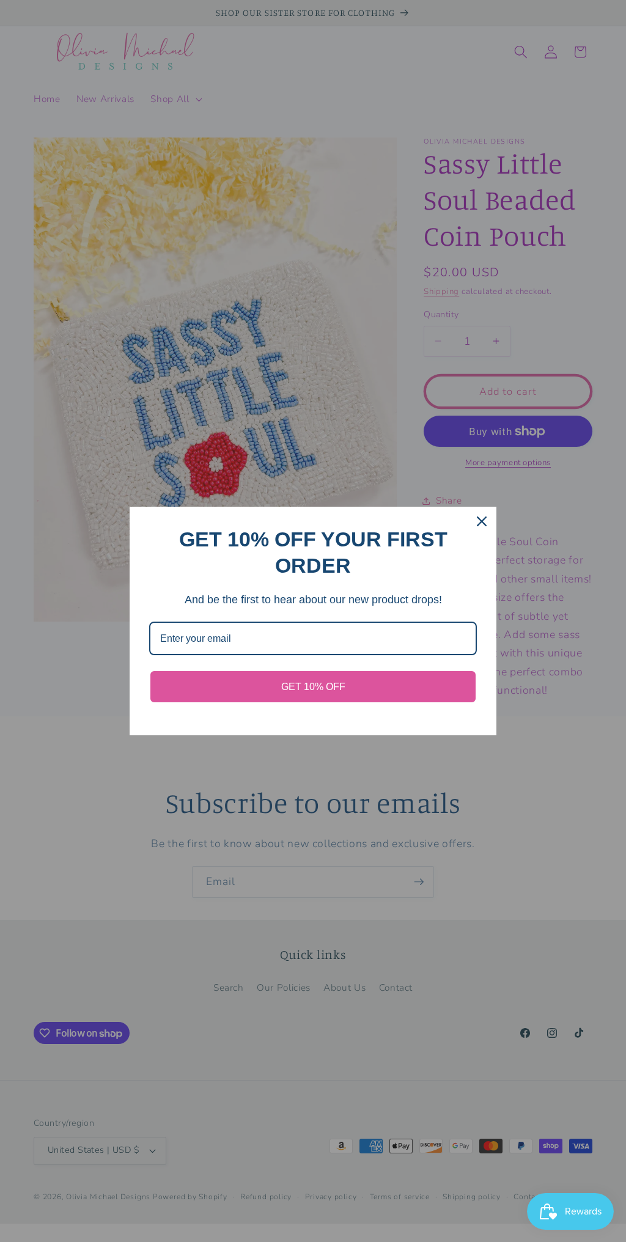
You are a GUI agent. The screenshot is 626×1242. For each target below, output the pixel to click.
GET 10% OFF (313, 687)
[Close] (481, 521)
